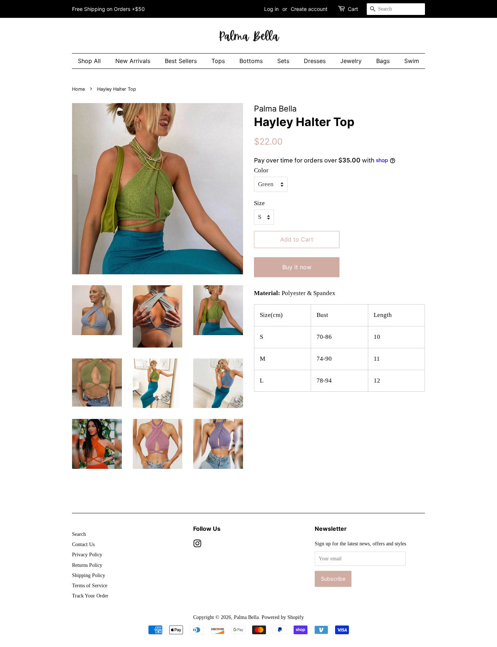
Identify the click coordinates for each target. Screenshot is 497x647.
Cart (353, 9)
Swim (411, 60)
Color (261, 170)
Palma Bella (246, 617)
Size (259, 203)
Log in (271, 9)
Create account (309, 9)
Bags (383, 60)
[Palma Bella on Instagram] (197, 545)
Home (78, 89)
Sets (283, 60)
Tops (218, 60)
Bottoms (251, 60)
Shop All (89, 60)
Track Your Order (90, 596)
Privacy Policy (87, 554)
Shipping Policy (88, 575)
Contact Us (83, 544)
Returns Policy (87, 565)
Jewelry (351, 60)
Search (79, 534)
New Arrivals (132, 60)
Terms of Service (89, 585)
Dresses (315, 60)
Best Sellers (181, 60)
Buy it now (296, 267)
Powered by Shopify (283, 617)
